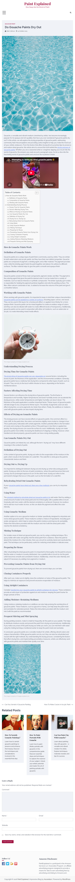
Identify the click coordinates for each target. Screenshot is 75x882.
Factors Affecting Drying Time (18, 209)
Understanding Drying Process (16, 205)
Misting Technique (16, 228)
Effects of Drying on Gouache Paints (20, 212)
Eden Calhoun (10, 31)
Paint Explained (37, 3)
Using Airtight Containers (18, 237)
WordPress (66, 879)
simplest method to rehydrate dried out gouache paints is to (28, 497)
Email (41, 816)
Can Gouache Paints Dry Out (19, 214)
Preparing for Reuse (16, 230)
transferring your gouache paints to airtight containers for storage (34, 590)
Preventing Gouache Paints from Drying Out (24, 232)
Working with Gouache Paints (18, 202)
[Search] (70, 12)
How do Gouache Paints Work (16, 196)
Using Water (13, 223)
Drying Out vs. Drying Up (17, 218)
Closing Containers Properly (19, 234)
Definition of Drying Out (17, 216)
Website (5, 825)
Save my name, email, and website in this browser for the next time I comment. (33, 835)
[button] (36, 192)
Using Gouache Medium (17, 225)
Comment (6, 790)
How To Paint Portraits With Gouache (35, 737)
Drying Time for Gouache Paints (19, 207)
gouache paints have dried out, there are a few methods (29, 485)
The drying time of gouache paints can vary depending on (25, 376)
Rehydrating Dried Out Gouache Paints (21, 221)
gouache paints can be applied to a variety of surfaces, (23, 300)
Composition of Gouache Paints (19, 200)
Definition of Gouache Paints (18, 198)
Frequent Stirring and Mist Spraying (21, 241)
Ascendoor (48, 879)
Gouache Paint (10, 24)
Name (4, 816)
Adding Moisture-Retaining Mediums (21, 239)
